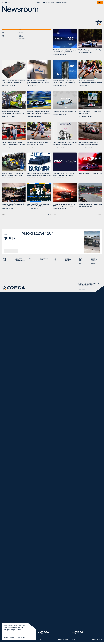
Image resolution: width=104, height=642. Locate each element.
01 (49, 214)
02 (50, 214)
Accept (6, 637)
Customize (13, 637)
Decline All (21, 637)
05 (55, 214)
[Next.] (100, 214)
